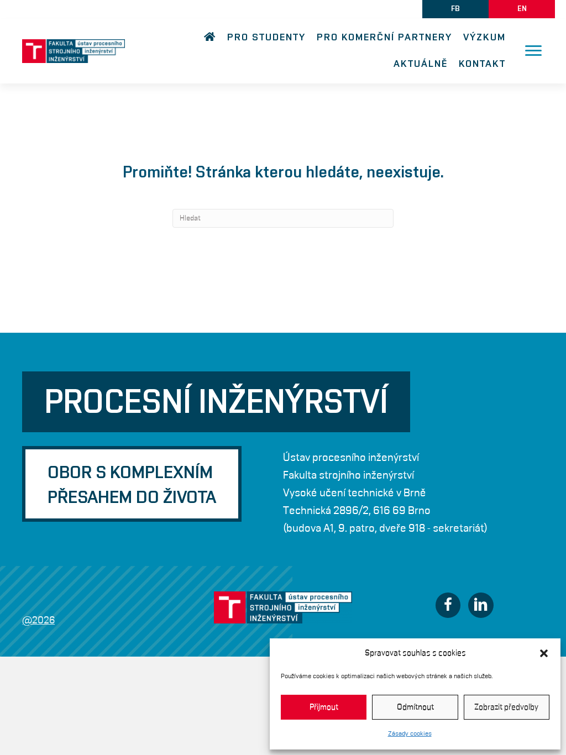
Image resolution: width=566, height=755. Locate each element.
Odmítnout (415, 707)
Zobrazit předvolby (506, 707)
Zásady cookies (410, 733)
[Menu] (533, 50)
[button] (543, 653)
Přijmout (324, 707)
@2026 (38, 621)
